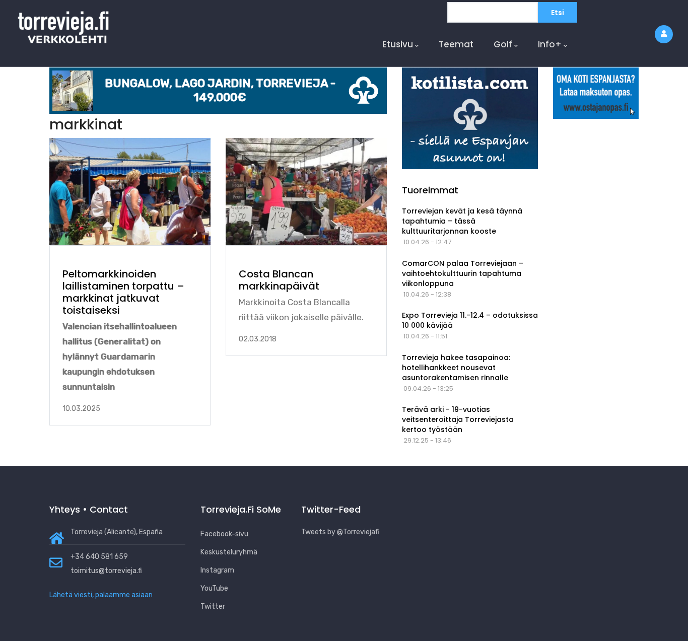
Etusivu (397, 44)
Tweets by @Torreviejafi (340, 532)
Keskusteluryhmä (228, 552)
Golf (503, 44)
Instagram (217, 570)
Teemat (456, 44)
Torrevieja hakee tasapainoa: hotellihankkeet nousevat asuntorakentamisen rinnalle (456, 367)
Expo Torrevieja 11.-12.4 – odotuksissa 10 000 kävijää (470, 320)
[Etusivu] (63, 24)
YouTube (214, 588)
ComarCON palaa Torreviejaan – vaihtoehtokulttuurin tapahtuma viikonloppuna (462, 273)
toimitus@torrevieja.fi (106, 570)
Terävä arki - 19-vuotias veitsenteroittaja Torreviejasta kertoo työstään (458, 419)
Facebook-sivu (224, 534)
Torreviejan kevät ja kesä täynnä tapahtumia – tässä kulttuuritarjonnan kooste (462, 221)
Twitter (212, 606)
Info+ (550, 44)
